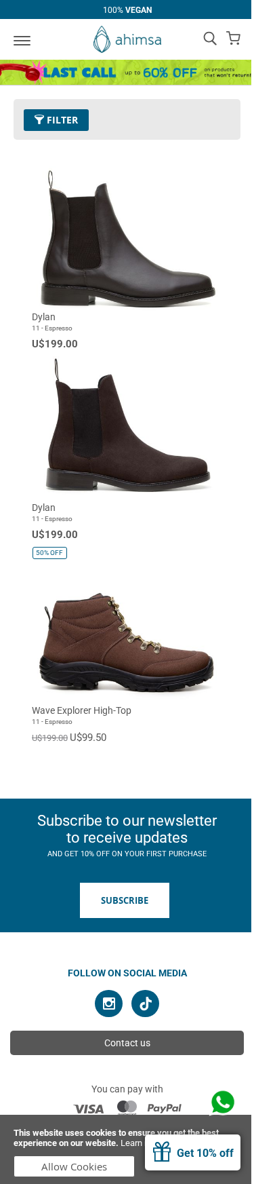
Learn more (142, 1143)
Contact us (127, 1042)
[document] (127, 1149)
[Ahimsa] (127, 39)
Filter (61, 119)
